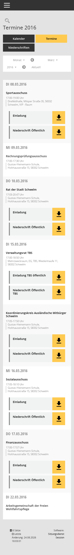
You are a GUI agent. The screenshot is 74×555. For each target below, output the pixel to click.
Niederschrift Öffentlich (29, 130)
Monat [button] (17, 60)
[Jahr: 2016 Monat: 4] (24, 67)
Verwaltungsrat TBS (19, 253)
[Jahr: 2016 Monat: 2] (32, 60)
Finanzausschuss (17, 442)
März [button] (51, 60)
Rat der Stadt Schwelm (21, 189)
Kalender (19, 39)
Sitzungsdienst (56, 535)
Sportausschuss (16, 93)
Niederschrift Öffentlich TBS (29, 292)
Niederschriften (18, 47)
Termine (51, 39)
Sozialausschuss (17, 379)
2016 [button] (10, 67)
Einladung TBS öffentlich (29, 275)
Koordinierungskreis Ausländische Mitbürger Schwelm (36, 314)
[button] (58, 117)
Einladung (19, 115)
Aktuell (36, 67)
